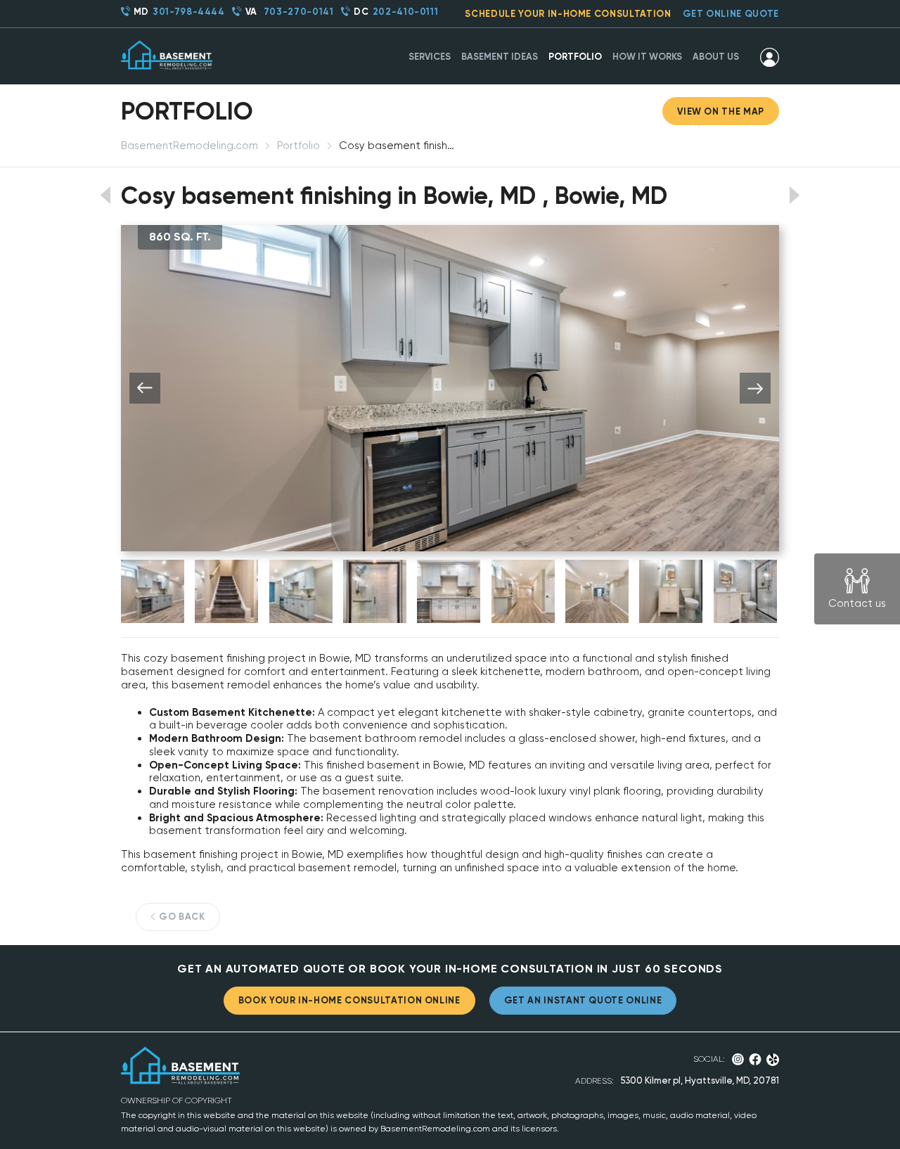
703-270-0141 (299, 11)
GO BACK (182, 916)
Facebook (755, 1059)
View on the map (720, 111)
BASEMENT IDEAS (499, 56)
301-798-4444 (189, 11)
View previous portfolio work (105, 195)
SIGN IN (769, 57)
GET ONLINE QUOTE (731, 13)
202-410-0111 (406, 11)
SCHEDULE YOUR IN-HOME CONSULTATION (568, 13)
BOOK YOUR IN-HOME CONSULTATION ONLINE (349, 1000)
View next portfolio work (795, 195)
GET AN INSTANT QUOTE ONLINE (583, 1000)
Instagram (738, 1059)
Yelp (773, 1059)
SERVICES (430, 56)
